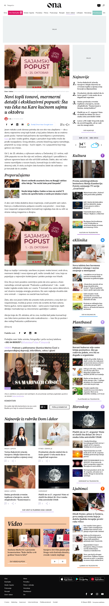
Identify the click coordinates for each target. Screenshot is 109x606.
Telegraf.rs (10, 5)
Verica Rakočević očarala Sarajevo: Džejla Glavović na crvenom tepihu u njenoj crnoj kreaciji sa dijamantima (87, 85)
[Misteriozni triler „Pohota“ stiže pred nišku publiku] (78, 195)
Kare (6, 138)
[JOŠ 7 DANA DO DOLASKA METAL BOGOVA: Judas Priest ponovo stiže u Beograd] (78, 205)
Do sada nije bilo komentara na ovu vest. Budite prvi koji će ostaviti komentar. (20, 407)
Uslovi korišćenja (18, 396)
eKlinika (80, 240)
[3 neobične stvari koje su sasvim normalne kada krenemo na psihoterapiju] (78, 277)
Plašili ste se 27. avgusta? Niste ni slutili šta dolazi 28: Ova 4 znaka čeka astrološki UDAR (88, 114)
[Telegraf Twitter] (92, 594)
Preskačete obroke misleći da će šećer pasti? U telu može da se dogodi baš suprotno (88, 95)
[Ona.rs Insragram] (97, 594)
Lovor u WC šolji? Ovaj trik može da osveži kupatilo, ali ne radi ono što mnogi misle (88, 123)
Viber (36, 342)
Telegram (44, 342)
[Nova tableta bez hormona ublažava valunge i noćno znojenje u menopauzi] (89, 253)
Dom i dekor (8, 91)
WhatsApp (27, 342)
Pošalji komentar (59, 407)
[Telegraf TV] (102, 594)
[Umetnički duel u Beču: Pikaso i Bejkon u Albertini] (78, 215)
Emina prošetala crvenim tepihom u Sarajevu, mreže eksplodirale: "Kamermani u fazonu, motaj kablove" (87, 105)
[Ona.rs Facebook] (86, 594)
